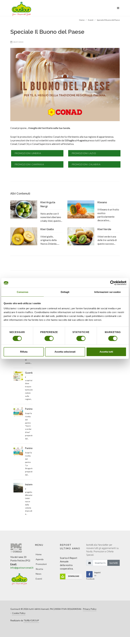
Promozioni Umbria (28, 153)
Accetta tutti (106, 351)
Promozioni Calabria (86, 164)
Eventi (39, 578)
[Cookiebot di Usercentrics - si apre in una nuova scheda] (112, 282)
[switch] (49, 338)
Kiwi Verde (104, 229)
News (38, 573)
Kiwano (102, 202)
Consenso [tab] (22, 292)
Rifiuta (23, 351)
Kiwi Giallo (47, 229)
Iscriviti (113, 562)
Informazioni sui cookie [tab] (107, 292)
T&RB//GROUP (31, 620)
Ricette (39, 569)
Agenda (39, 559)
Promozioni (41, 564)
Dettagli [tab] (65, 292)
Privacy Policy (89, 609)
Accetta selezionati (65, 351)
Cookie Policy (18, 613)
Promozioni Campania (29, 164)
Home (39, 554)
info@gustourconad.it (21, 567)
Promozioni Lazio (84, 153)
